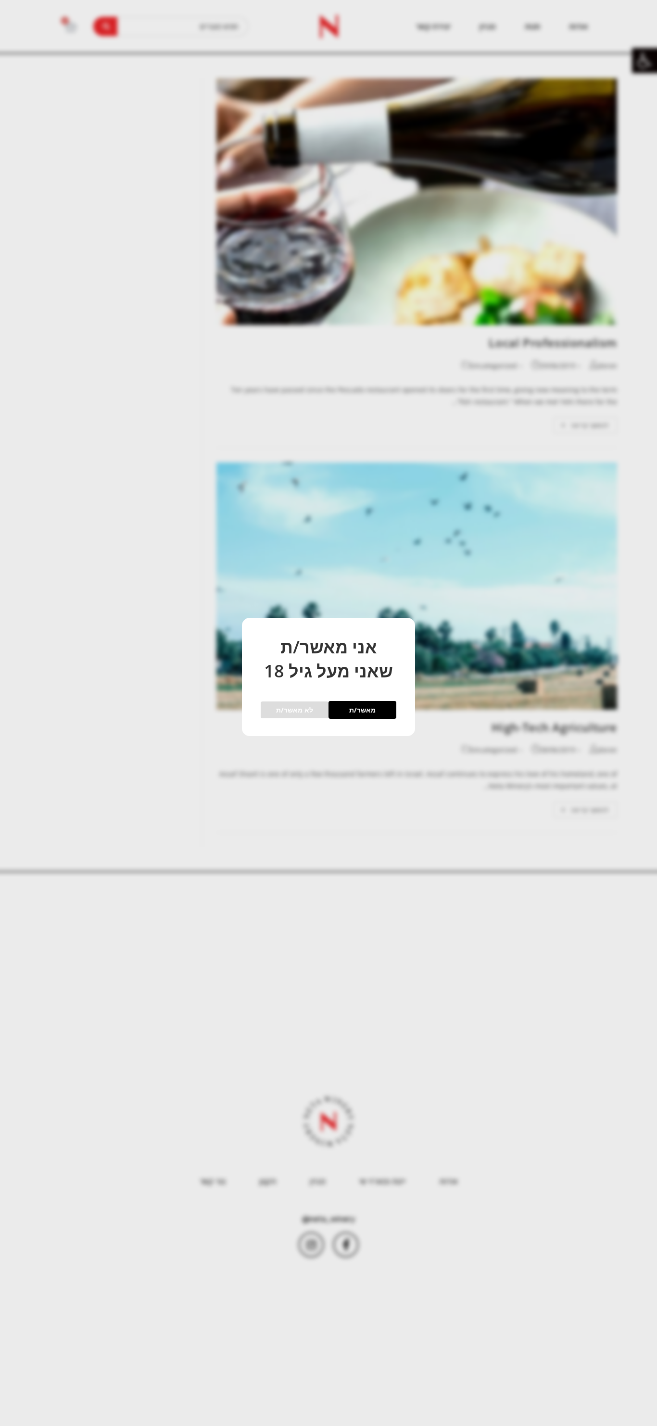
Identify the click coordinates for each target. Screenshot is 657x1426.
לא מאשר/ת (294, 709)
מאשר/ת (362, 709)
